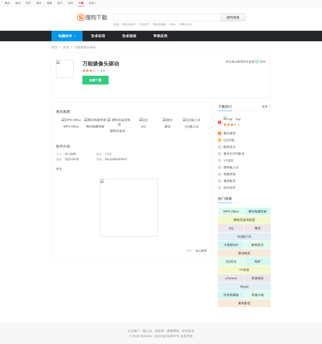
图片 (39, 3)
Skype (244, 286)
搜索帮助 (173, 331)
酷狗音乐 (229, 147)
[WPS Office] (71, 120)
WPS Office (231, 211)
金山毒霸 (201, 250)
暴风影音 (229, 181)
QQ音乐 (231, 261)
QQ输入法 (244, 236)
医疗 (60, 3)
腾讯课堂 (229, 133)
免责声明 (186, 336)
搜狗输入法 (231, 167)
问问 (70, 3)
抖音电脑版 (231, 295)
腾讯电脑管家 (257, 211)
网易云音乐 (186, 24)
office (173, 24)
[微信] (167, 120)
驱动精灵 (244, 253)
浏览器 (159, 331)
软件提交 (188, 331)
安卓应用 (98, 36)
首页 (54, 47)
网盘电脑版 (159, 24)
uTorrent (231, 278)
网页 (7, 3)
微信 (18, 3)
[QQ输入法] (191, 120)
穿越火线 (257, 295)
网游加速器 (128, 24)
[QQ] (143, 120)
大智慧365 (231, 245)
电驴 (258, 261)
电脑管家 (229, 174)
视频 (49, 3)
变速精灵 (257, 278)
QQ (231, 228)
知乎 (28, 3)
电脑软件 (65, 36)
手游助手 (144, 24)
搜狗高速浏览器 (244, 220)
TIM (238, 119)
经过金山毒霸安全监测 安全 (246, 61)
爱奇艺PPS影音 (234, 153)
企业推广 (134, 331)
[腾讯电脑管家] (95, 120)
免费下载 (95, 80)
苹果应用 (160, 36)
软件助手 (229, 187)
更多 (92, 3)
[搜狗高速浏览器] (119, 120)
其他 (66, 47)
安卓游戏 (129, 36)
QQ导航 (228, 140)
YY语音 (228, 160)
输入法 (147, 331)
